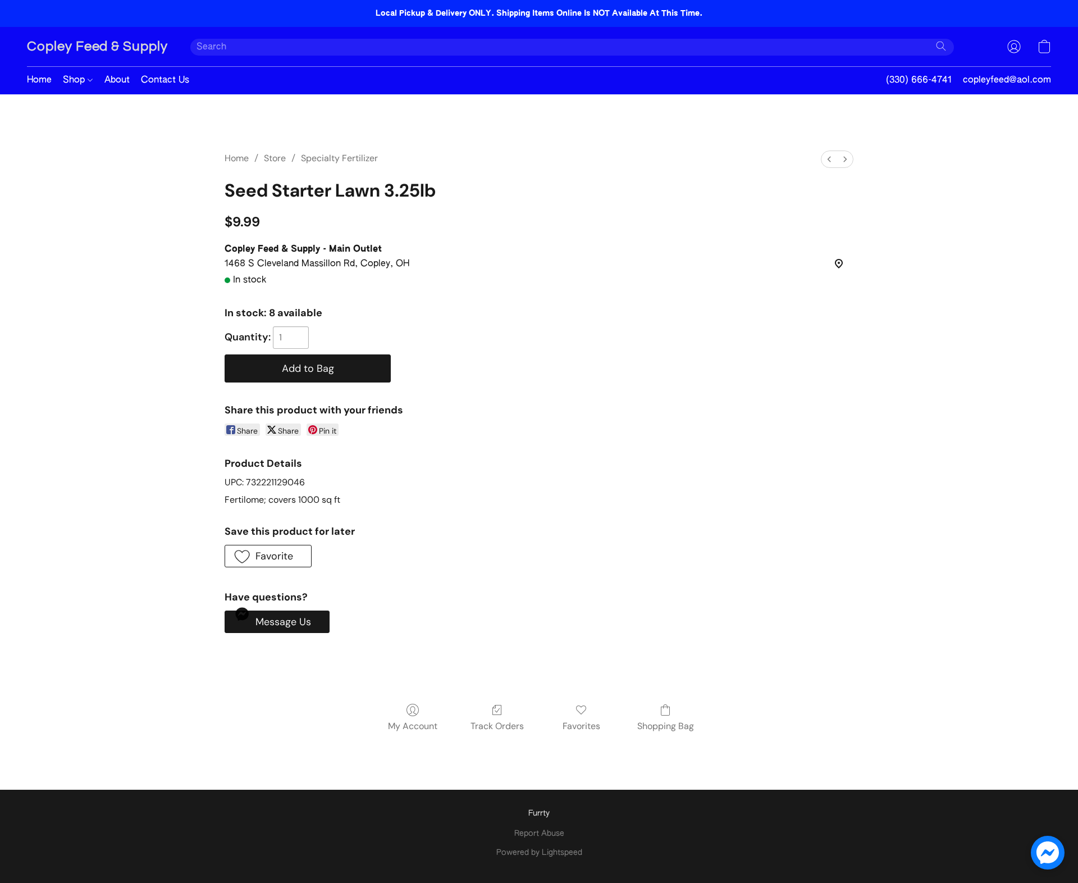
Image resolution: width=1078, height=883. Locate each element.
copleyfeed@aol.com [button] (1007, 80)
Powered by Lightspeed (539, 853)
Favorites (581, 726)
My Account (412, 726)
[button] (97, 47)
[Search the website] (941, 46)
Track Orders (497, 726)
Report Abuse (539, 834)
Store (275, 158)
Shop (75, 80)
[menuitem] (829, 159)
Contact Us (165, 80)
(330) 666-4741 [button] (919, 80)
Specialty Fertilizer (339, 158)
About (117, 80)
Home (39, 80)
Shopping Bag (665, 726)
